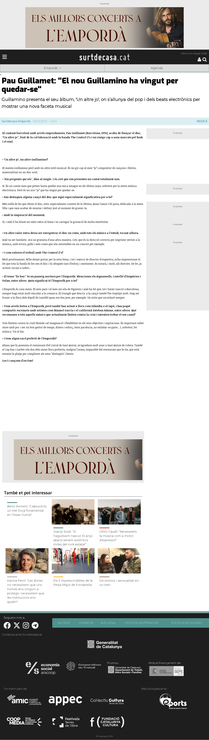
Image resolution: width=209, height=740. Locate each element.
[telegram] (35, 627)
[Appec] (66, 702)
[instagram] (26, 627)
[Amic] (25, 702)
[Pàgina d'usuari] (199, 60)
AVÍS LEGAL (108, 622)
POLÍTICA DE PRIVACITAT (142, 622)
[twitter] (16, 627)
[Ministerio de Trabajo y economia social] (166, 673)
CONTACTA (86, 622)
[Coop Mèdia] (25, 723)
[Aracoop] (42, 669)
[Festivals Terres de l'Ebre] (66, 723)
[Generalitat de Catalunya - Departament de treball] (125, 673)
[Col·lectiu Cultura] (107, 702)
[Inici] (104, 57)
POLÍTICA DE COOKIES (186, 622)
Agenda (157, 68)
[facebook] (7, 627)
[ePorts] (173, 702)
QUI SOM (63, 622)
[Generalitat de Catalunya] (105, 647)
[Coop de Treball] (84, 669)
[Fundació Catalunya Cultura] (107, 723)
